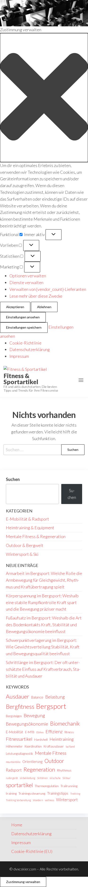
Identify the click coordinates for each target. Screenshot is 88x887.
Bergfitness (20, 706)
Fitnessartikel (19, 739)
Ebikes (40, 732)
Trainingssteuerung (32, 793)
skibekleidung (27, 777)
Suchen (13, 479)
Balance (37, 697)
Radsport (14, 770)
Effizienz (54, 731)
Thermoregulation (47, 786)
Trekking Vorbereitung (18, 800)
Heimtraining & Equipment (30, 527)
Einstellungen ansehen (23, 317)
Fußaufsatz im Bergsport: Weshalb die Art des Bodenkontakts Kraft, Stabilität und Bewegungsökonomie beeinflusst (44, 624)
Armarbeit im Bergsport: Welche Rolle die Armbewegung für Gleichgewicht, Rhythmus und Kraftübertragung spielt (44, 580)
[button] (44, 97)
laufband (70, 746)
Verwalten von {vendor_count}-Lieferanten (47, 289)
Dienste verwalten (26, 282)
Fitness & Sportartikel (21, 379)
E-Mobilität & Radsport (27, 519)
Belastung (55, 696)
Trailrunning (69, 786)
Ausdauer (17, 696)
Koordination (33, 746)
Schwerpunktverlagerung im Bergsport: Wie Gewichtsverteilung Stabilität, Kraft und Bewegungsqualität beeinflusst (43, 647)
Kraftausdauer (54, 746)
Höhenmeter (14, 746)
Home (16, 824)
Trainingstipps (57, 793)
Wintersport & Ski (22, 554)
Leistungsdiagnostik (19, 753)
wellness (49, 800)
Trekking (75, 793)
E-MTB (29, 732)
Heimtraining (62, 739)
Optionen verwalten (27, 275)
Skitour (66, 777)
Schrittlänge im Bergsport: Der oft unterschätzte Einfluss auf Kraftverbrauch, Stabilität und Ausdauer (43, 669)
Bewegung (34, 715)
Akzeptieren (15, 307)
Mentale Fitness (50, 753)
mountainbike (13, 761)
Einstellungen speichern (24, 327)
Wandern (38, 800)
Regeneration (39, 769)
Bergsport (51, 706)
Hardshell (41, 739)
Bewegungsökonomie (27, 724)
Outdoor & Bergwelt (24, 545)
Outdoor (54, 761)
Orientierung (32, 761)
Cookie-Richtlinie (25, 342)
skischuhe (55, 777)
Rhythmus (64, 770)
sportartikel (19, 785)
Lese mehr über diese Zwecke (35, 296)
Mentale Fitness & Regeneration (35, 536)
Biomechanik (65, 723)
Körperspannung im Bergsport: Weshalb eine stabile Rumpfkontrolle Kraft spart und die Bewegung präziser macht (42, 602)
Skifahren (42, 777)
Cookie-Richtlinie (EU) (31, 851)
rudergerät (12, 777)
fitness (69, 732)
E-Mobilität (14, 732)
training (11, 793)
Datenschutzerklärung (29, 349)
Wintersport (67, 799)
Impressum (19, 356)
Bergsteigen (14, 716)
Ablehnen (44, 307)
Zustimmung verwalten (23, 882)
